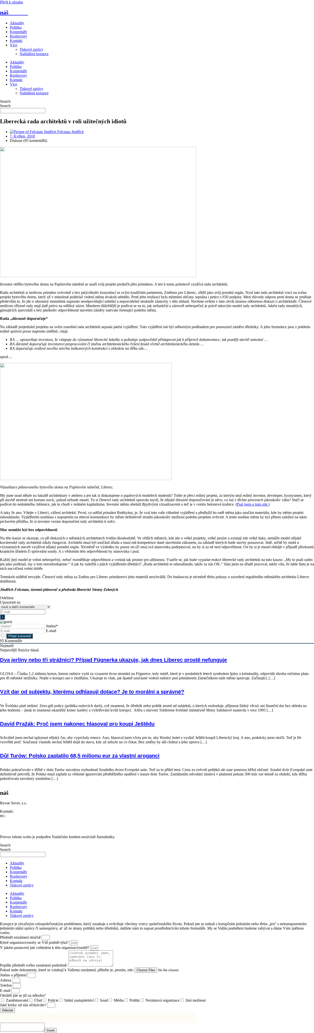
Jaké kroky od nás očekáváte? (23, 1005)
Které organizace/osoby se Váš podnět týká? (35, 942)
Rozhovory (18, 36)
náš (14, 12)
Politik (135, 1000)
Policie (53, 1000)
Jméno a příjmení (13, 975)
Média (119, 1000)
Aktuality (17, 23)
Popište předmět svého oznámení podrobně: (34, 965)
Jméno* (52, 626)
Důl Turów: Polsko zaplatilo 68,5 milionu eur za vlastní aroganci (79, 756)
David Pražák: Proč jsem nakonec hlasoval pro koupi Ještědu (77, 724)
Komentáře (18, 32)
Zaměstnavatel (17, 1000)
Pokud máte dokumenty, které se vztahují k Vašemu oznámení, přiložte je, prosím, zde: (67, 970)
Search (5, 101)
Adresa (6, 980)
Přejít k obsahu (11, 2)
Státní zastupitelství (79, 1000)
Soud (104, 1000)
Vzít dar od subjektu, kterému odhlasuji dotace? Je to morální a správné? (92, 692)
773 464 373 (16, 816)
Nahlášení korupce (34, 54)
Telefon (6, 985)
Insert (51, 1030)
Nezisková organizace (162, 1000)
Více (13, 45)
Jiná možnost (195, 1000)
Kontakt (16, 40)
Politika (16, 27)
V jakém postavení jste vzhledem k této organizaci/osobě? (45, 948)
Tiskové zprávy (31, 49)
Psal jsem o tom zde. (252, 504)
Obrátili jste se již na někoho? (23, 995)
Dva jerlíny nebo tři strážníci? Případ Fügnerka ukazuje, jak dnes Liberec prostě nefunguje (113, 660)
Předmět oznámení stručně (21, 937)
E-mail (51, 631)
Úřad (38, 1000)
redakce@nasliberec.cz (18, 820)
